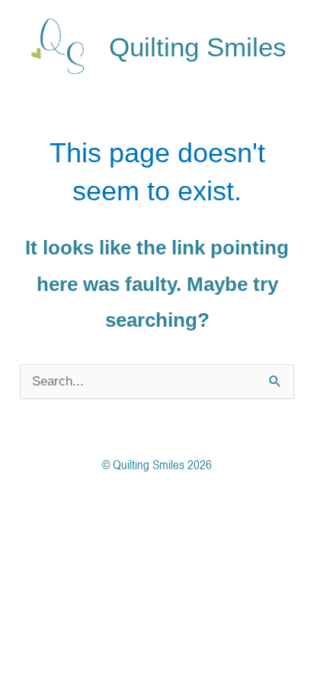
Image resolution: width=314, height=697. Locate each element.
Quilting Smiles (198, 47)
